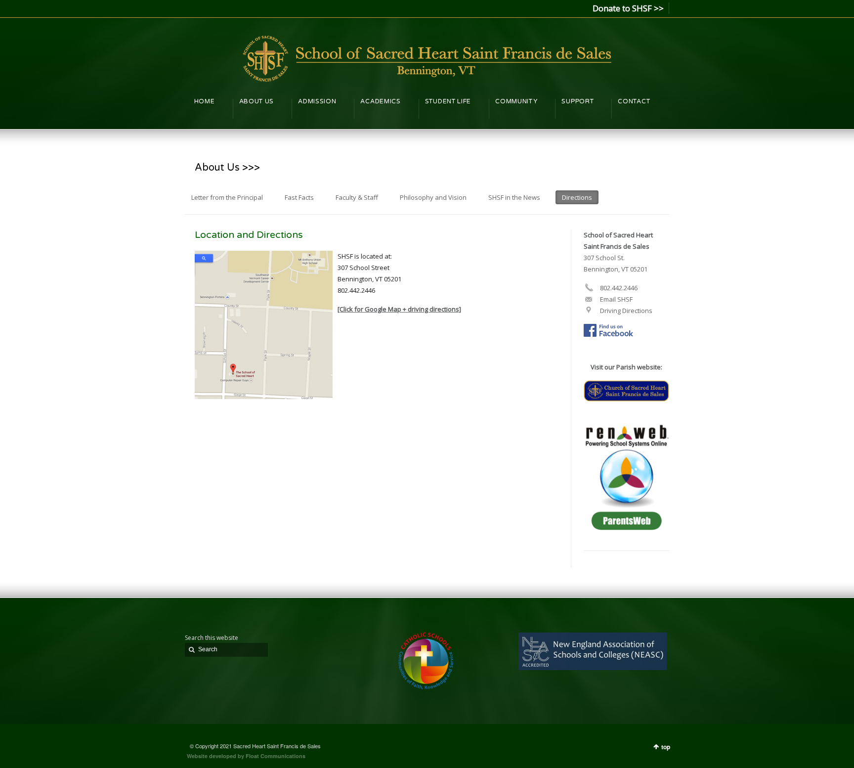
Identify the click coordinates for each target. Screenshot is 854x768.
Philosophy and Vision (433, 197)
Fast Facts (299, 197)
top (665, 746)
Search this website (211, 637)
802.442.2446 (618, 287)
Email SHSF (615, 299)
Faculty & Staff (357, 197)
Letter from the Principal (227, 197)
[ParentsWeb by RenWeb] (626, 527)
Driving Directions (625, 310)
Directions (577, 197)
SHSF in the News (514, 197)
